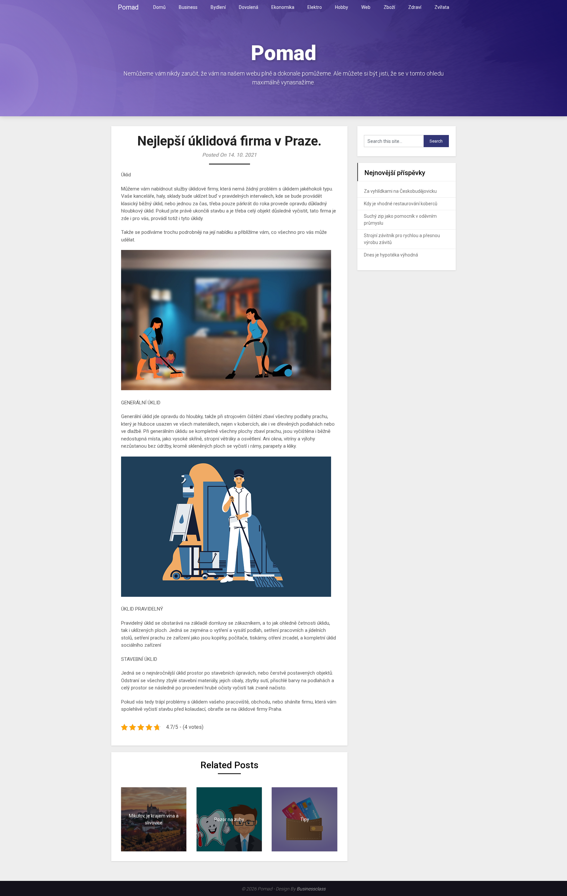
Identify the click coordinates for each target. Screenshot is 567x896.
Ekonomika (282, 7)
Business (188, 7)
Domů (159, 7)
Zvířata (441, 7)
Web (365, 7)
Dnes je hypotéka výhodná (391, 255)
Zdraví (414, 7)
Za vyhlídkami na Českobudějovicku (400, 191)
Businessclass (311, 888)
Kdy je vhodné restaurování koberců (400, 203)
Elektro (314, 7)
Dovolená (248, 7)
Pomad (128, 7)
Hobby (341, 7)
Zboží (389, 7)
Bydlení (218, 7)
